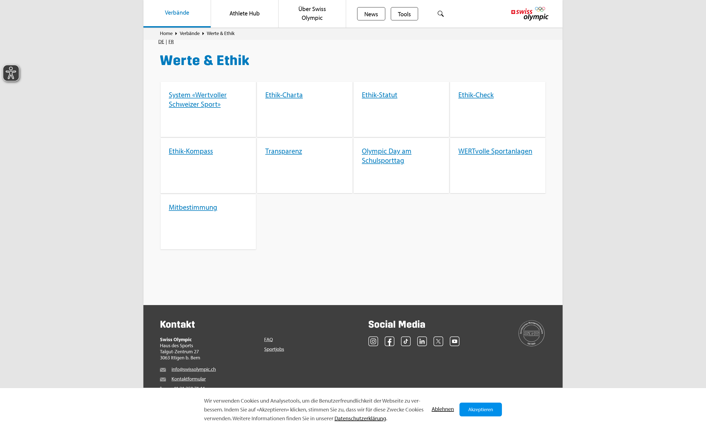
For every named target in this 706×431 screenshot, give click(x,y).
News (371, 14)
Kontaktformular (189, 379)
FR (171, 41)
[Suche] (441, 14)
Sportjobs (274, 349)
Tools (404, 14)
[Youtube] (454, 341)
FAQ (268, 339)
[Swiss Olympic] (530, 14)
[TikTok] (406, 341)
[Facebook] (389, 341)
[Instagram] (373, 341)
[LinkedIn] (422, 341)
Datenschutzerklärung (360, 418)
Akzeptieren (480, 409)
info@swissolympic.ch (194, 369)
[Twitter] (438, 341)
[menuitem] (177, 14)
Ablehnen (443, 408)
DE (161, 41)
